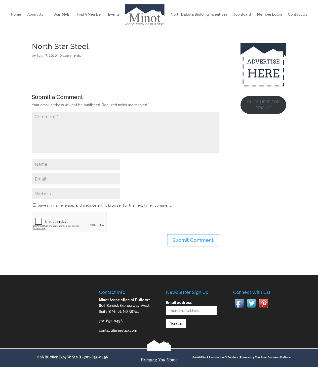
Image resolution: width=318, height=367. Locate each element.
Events (113, 14)
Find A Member (89, 14)
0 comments (70, 55)
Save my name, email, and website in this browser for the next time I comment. (105, 205)
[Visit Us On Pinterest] (264, 308)
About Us (35, 14)
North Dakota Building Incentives (199, 14)
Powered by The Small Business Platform (265, 357)
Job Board (242, 14)
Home (16, 14)
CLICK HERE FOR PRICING (263, 104)
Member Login (269, 14)
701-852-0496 (96, 357)
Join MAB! (62, 14)
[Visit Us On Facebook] (239, 308)
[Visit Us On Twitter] (251, 308)
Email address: (179, 303)
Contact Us (297, 14)
